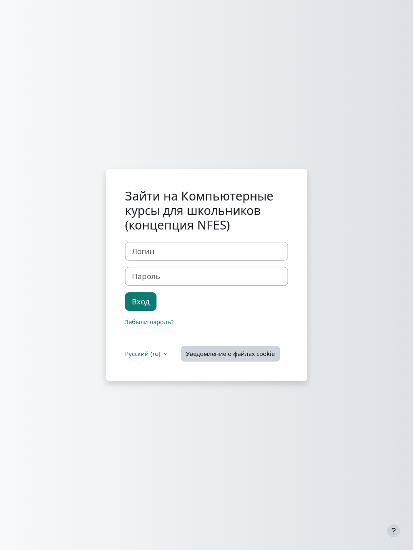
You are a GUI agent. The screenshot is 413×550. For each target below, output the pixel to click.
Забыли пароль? (149, 322)
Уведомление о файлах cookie (230, 353)
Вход (141, 301)
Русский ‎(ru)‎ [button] (143, 353)
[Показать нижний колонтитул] (393, 530)
